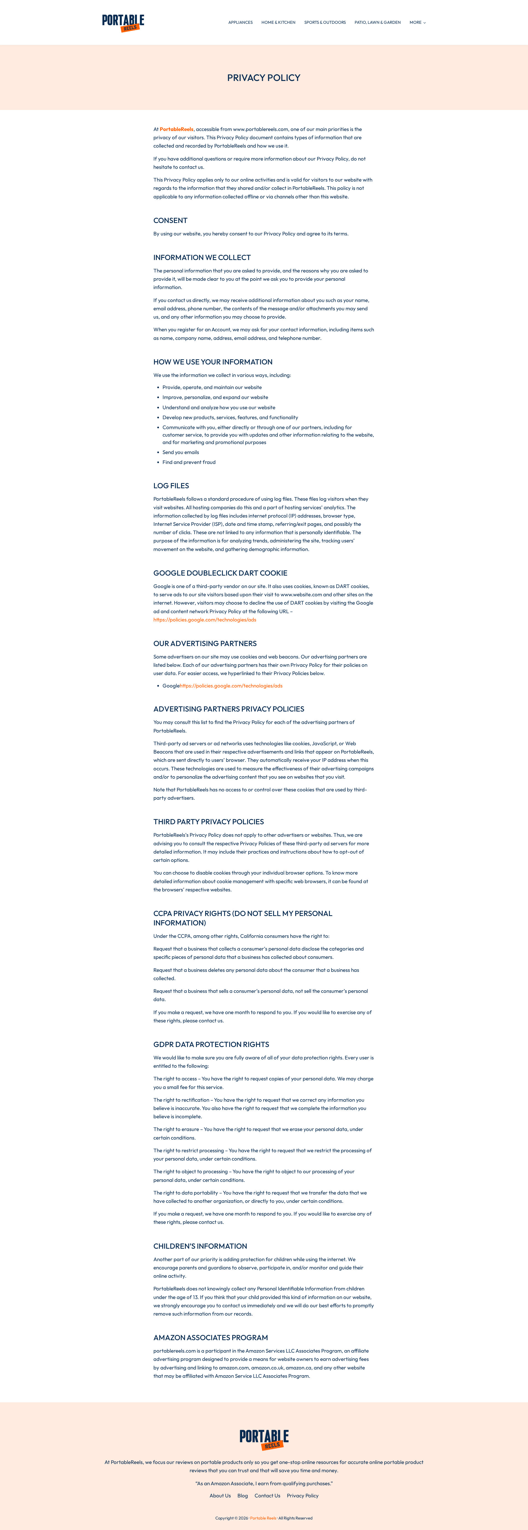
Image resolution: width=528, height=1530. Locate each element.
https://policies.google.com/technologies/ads (204, 619)
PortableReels (177, 129)
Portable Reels (263, 1518)
